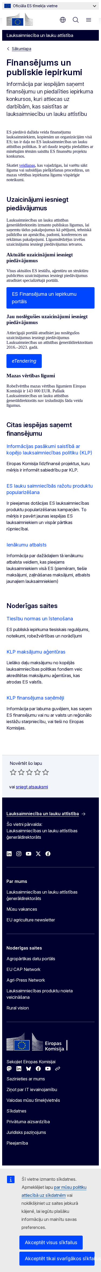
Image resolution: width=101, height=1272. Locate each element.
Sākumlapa (21, 48)
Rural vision (17, 1008)
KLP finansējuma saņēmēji (35, 698)
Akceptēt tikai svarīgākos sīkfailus (60, 1258)
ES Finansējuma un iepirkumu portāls (44, 297)
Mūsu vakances (21, 909)
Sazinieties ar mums (25, 1078)
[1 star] (13, 772)
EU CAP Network (23, 969)
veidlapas (27, 165)
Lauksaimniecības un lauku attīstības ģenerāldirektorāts (42, 895)
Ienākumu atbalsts (26, 545)
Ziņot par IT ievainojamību (31, 1089)
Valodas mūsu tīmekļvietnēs (33, 1100)
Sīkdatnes (16, 1111)
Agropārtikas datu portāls (30, 958)
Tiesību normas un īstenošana (39, 618)
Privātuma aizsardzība (28, 1121)
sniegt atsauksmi (32, 786)
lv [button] (63, 20)
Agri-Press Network (25, 980)
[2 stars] (17, 772)
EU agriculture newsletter (30, 919)
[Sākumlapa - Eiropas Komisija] (19, 19)
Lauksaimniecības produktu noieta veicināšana (39, 994)
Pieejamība (17, 1143)
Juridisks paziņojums (26, 1132)
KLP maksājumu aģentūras (35, 652)
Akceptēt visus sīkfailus (51, 1242)
